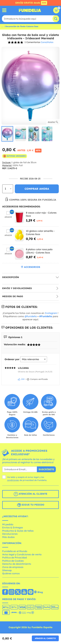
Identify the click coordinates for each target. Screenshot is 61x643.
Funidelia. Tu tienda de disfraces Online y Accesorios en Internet (30, 10)
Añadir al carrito (45, 638)
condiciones (13, 480)
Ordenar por (12, 359)
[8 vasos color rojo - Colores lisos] (19, 217)
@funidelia (31, 316)
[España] (5, 592)
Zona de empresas (12, 567)
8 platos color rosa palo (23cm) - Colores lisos (39, 251)
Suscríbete (46, 469)
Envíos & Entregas (12, 527)
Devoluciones (10, 533)
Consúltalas (47, 42)
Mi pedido (7, 524)
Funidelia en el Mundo (14, 551)
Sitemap (7, 570)
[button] (56, 89)
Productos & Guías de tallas (18, 530)
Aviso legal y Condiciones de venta (21, 554)
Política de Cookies (13, 560)
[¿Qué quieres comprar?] (4, 10)
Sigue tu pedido (32, 504)
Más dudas (8, 537)
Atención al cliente (32, 493)
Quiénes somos (11, 573)
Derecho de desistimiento (16, 563)
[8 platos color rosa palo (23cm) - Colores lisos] (19, 254)
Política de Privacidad (14, 557)
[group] (7, 134)
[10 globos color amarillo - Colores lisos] (19, 235)
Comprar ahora (37, 188)
